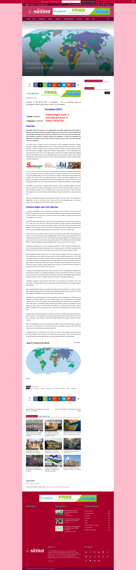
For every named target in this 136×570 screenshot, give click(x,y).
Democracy (36, 388)
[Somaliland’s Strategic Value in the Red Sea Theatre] (72, 444)
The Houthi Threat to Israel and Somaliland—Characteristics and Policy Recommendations (52, 469)
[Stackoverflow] (96, 4)
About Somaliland (68, 515)
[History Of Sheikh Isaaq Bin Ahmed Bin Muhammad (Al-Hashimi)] (59, 512)
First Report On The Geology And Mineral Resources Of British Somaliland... (72, 528)
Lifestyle (79, 19)
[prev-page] (27, 474)
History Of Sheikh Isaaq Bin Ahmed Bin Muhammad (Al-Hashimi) (71, 512)
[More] (78, 85)
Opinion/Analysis (68, 19)
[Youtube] (109, 4)
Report (68, 388)
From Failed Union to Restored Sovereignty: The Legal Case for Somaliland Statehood (52, 434)
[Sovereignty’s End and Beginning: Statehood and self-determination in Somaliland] (34, 461)
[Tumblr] (98, 4)
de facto (46, 130)
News (33, 19)
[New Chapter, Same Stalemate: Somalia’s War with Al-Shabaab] (34, 444)
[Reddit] (90, 4)
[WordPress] (106, 4)
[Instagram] (75, 4)
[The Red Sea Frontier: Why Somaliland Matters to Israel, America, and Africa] (72, 425)
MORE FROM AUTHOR (44, 416)
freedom (43, 388)
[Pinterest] (88, 4)
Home (28, 19)
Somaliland (42, 19)
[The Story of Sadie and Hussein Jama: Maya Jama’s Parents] (59, 521)
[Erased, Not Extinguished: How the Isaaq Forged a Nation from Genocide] (72, 461)
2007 (32, 388)
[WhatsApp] (45, 85)
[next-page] (29, 474)
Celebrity (66, 522)
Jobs (93, 19)
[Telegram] (64, 85)
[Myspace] (83, 4)
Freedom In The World (60, 388)
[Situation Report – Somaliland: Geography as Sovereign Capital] (53, 444)
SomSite (56, 568)
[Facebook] (72, 4)
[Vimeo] (103, 4)
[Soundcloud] (93, 4)
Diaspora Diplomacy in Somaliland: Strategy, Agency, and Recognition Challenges (34, 434)
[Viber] (73, 85)
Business (58, 19)
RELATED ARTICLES (32, 416)
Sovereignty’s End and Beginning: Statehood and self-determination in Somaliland (34, 469)
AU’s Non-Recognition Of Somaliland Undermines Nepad (68, 410)
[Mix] (80, 4)
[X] (101, 4)
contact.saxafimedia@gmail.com (62, 561)
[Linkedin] (77, 4)
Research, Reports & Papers (30, 59)
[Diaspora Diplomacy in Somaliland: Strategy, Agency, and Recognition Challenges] (34, 425)
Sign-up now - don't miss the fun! (50, 1)
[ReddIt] (54, 85)
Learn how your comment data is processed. (57, 487)
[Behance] (70, 4)
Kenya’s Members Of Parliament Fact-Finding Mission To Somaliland (37, 410)
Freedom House (53, 104)
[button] (108, 19)
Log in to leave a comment (33, 483)
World (50, 19)
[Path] (85, 4)
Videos (87, 19)
